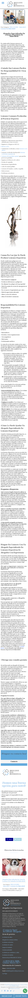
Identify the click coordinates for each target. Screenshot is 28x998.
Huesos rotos (5, 146)
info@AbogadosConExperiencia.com (15, 971)
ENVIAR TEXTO (21, 996)
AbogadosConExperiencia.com (12, 984)
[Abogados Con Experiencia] (15, 4)
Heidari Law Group (15, 988)
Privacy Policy (23, 984)
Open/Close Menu (3, 2)
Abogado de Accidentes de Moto (10, 939)
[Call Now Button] (25, 991)
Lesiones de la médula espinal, (10, 156)
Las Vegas (4, 973)
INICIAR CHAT (7, 996)
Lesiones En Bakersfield (8, 28)
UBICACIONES (13, 27)
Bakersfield (22, 27)
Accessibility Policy (14, 985)
